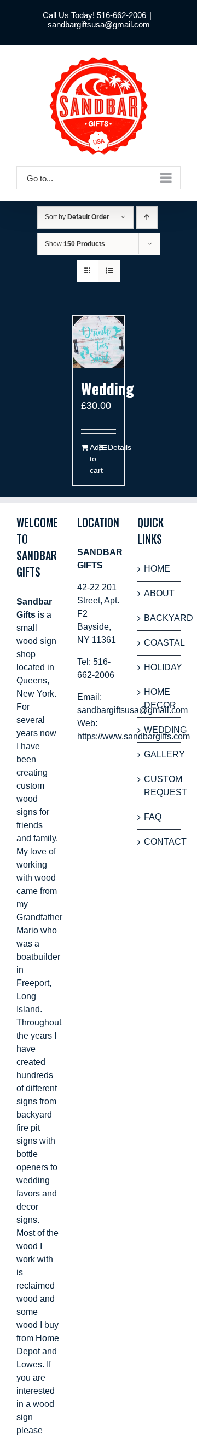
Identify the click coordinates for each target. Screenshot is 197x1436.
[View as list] (109, 271)
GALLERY (159, 754)
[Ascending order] (147, 217)
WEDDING (159, 729)
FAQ (152, 817)
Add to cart (94, 459)
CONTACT (159, 841)
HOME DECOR (159, 698)
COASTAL (159, 642)
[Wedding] (99, 342)
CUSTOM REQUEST (159, 785)
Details (112, 447)
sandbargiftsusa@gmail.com (99, 24)
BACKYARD (159, 618)
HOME (157, 568)
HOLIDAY (159, 667)
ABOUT (159, 593)
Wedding (107, 388)
